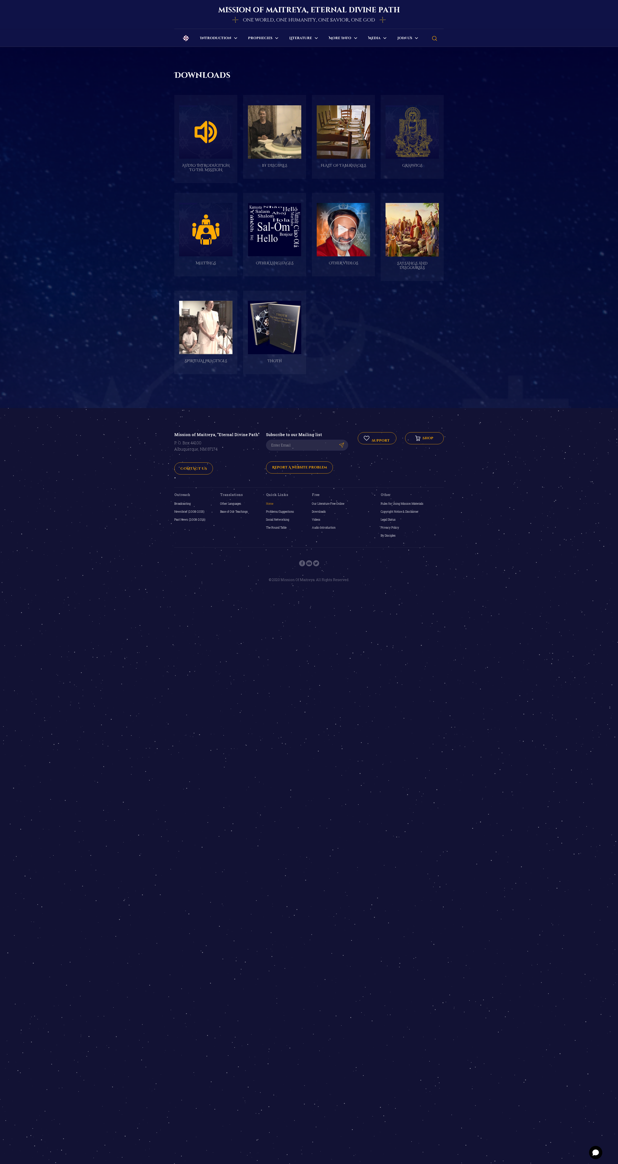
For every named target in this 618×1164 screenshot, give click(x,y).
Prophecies (260, 38)
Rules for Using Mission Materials (402, 503)
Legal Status (388, 519)
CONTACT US (193, 468)
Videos (316, 519)
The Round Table (276, 527)
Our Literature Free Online (328, 503)
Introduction (215, 38)
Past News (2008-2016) (189, 519)
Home (269, 503)
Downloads (319, 511)
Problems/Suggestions (280, 511)
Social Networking (277, 519)
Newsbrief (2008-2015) (189, 511)
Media (374, 38)
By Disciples (388, 535)
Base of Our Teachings (234, 511)
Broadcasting (182, 503)
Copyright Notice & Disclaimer (400, 511)
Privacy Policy (390, 527)
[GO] (341, 445)
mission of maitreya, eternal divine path (309, 10)
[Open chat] (595, 1152)
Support (380, 438)
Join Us (404, 38)
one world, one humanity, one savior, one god (309, 20)
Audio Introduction (324, 527)
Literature (300, 38)
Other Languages (230, 503)
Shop (426, 438)
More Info (340, 38)
